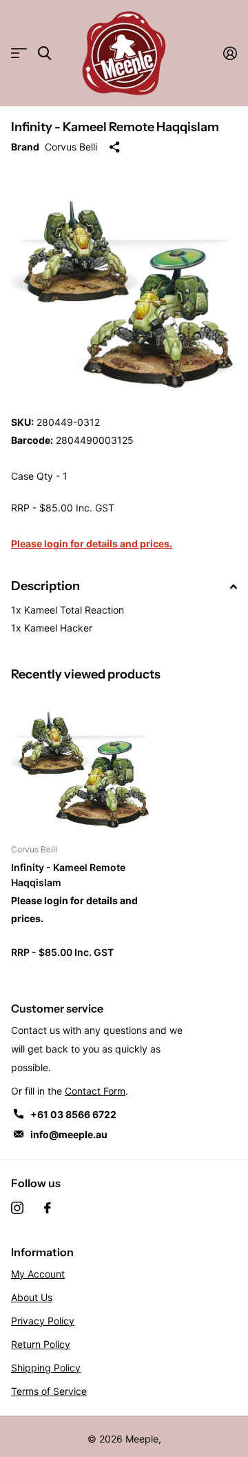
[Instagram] (17, 1208)
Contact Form (95, 1091)
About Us (31, 1297)
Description (45, 586)
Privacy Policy (42, 1321)
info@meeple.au (68, 1134)
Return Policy (40, 1344)
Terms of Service (49, 1391)
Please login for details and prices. (91, 543)
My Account (38, 1274)
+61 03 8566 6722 (73, 1114)
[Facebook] (47, 1207)
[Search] (44, 53)
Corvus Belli (71, 147)
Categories (19, 53)
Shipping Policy (46, 1367)
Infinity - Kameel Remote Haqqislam (68, 874)
